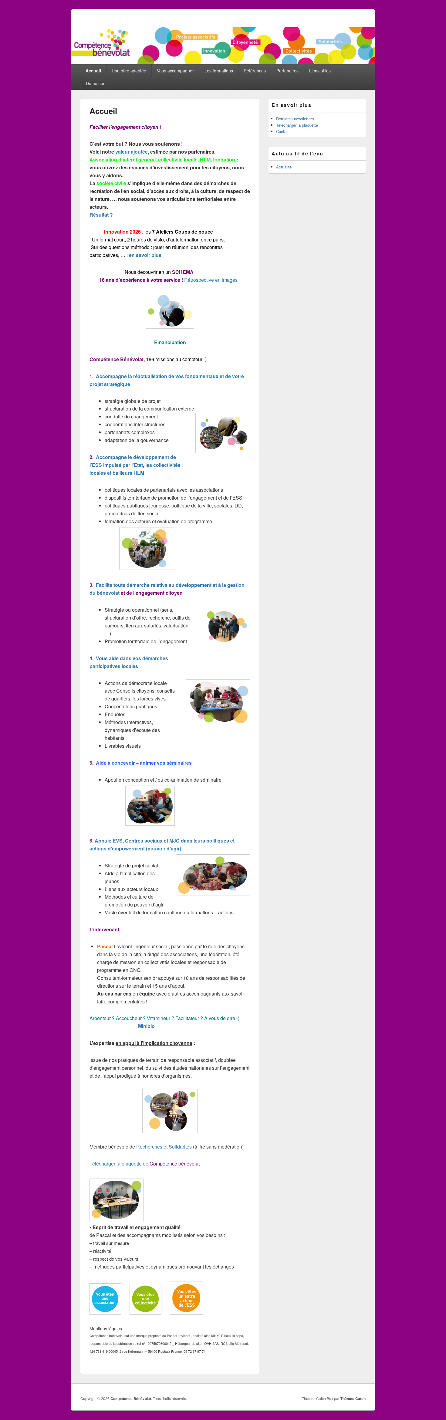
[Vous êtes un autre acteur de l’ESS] (186, 1312)
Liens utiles (320, 71)
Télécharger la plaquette (297, 125)
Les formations (218, 71)
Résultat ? (101, 214)
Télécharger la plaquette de (145, 1163)
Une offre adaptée (129, 71)
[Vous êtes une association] (105, 1312)
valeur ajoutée (131, 151)
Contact (283, 131)
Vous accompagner (175, 71)
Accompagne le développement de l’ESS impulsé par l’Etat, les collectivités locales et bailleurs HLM (135, 465)
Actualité (284, 167)
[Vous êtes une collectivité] (145, 1312)
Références (255, 71)
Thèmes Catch (353, 1398)
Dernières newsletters (295, 118)
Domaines (95, 83)
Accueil (93, 71)
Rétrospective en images (211, 279)
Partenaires (287, 71)
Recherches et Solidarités (164, 1146)
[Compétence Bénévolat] (223, 62)
